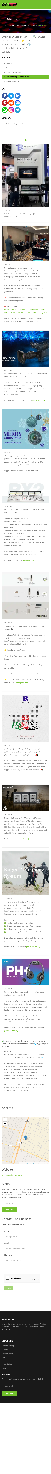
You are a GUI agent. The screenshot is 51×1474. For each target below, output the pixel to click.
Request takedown (12, 82)
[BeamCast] (25, 1137)
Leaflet (21, 1163)
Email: (6, 1243)
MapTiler (28, 1163)
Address (9, 63)
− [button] (5, 1123)
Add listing (7, 1364)
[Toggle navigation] (46, 5)
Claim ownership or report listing (17, 77)
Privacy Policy (8, 1354)
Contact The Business (13, 72)
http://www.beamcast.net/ (12, 1175)
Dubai (32, 25)
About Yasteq (8, 1345)
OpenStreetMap (36, 1163)
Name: (6, 1231)
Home (4, 25)
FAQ (4, 1358)
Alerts (8, 68)
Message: (8, 1255)
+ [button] (5, 1119)
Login (5, 1368)
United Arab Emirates (18, 25)
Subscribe (9, 1210)
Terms (5, 1350)
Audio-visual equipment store (16, 124)
